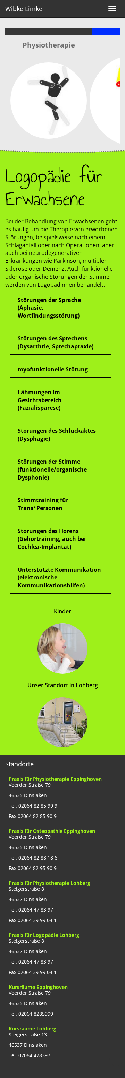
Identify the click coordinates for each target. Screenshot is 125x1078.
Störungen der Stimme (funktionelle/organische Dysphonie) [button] (52, 469)
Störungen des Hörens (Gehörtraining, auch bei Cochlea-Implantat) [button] (52, 539)
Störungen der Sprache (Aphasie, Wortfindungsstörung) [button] (49, 308)
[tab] (60, 308)
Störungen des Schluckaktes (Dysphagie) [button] (57, 434)
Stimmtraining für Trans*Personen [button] (43, 504)
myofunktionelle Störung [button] (53, 369)
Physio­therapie (49, 45)
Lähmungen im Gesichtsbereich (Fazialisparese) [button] (40, 400)
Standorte (19, 764)
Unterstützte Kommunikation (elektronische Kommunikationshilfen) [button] (59, 577)
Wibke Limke (23, 9)
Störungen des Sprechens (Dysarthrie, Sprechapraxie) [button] (55, 342)
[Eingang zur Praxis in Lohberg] (62, 726)
